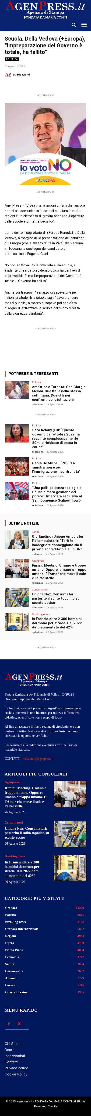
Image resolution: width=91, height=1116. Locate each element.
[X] (34, 86)
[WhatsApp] (45, 86)
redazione (23, 74)
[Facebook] (24, 86)
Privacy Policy (16, 1068)
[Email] (56, 86)
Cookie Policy (16, 1074)
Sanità (35, 531)
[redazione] (9, 74)
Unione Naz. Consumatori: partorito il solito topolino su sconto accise (56, 598)
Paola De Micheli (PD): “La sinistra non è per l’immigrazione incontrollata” (56, 467)
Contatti (11, 1062)
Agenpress (38, 560)
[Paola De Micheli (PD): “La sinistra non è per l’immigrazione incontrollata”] (17, 466)
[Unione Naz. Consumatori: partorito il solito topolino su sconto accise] (17, 597)
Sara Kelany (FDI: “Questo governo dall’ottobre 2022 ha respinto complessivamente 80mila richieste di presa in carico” (56, 438)
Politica (12, 59)
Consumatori (40, 589)
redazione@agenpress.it (37, 758)
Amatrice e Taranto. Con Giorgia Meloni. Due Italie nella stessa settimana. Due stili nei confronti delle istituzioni (59, 393)
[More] (69, 350)
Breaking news (40, 614)
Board (9, 1050)
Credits (52, 1106)
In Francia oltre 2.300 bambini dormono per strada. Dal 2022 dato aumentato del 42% (57, 623)
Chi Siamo (13, 1043)
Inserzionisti (15, 1056)
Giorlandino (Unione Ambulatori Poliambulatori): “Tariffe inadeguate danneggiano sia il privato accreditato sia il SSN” (58, 542)
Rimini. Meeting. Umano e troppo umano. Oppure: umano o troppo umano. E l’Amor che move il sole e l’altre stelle (59, 571)
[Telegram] (67, 86)
